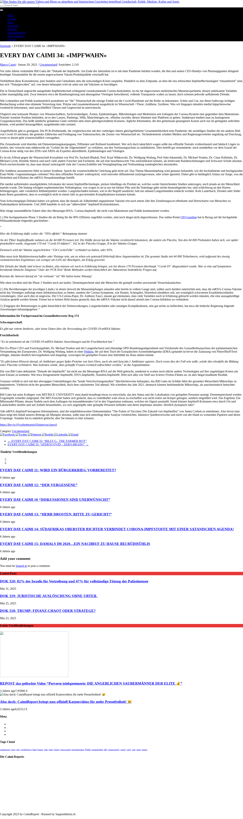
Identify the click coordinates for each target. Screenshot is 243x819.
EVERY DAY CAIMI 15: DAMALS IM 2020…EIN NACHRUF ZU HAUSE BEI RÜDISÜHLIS (75, 544)
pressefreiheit (97, 750)
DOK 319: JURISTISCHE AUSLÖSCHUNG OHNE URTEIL (48, 596)
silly (105, 750)
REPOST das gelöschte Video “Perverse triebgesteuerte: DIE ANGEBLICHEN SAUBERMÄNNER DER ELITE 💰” (91, 683)
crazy (13, 750)
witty (129, 750)
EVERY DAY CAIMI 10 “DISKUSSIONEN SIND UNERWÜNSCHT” (55, 500)
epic (18, 750)
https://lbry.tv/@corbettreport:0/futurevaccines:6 (28, 424)
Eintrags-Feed (16, 727)
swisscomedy (114, 750)
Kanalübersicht (17, 32)
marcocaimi (65, 750)
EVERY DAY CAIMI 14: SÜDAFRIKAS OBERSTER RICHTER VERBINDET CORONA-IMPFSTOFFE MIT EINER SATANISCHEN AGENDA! (117, 529)
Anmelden (14, 724)
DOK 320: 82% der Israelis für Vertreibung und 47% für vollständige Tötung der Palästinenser (74, 581)
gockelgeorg (26, 750)
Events (12, 19)
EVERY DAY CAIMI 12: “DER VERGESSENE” (38, 485)
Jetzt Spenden (16, 36)
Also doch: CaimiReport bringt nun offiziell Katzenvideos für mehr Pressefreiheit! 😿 (66, 702)
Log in (12, 39)
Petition (88, 351)
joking (57, 750)
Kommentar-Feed (18, 731)
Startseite (5, 46)
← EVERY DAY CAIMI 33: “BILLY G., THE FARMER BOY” (47, 441)
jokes (51, 750)
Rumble (12, 29)
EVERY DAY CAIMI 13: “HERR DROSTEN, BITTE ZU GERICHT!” (56, 514)
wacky (123, 750)
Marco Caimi (8, 64)
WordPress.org (16, 734)
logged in (21, 565)
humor (40, 750)
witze (138, 750)
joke (46, 750)
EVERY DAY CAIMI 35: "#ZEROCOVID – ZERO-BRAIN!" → (48, 444)
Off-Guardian (189, 217)
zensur (144, 750)
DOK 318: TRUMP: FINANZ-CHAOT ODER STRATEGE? (48, 611)
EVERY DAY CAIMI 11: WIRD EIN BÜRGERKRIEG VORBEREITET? (58, 470)
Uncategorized (48, 64)
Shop (11, 22)
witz (134, 750)
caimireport (5, 750)
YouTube (13, 25)
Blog (10, 15)
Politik (88, 750)
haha (34, 750)
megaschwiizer (77, 750)
